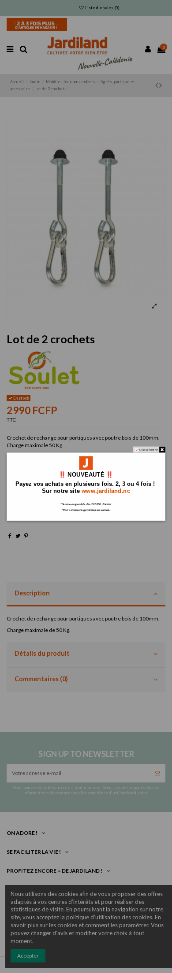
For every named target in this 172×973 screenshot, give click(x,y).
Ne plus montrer (148, 449)
